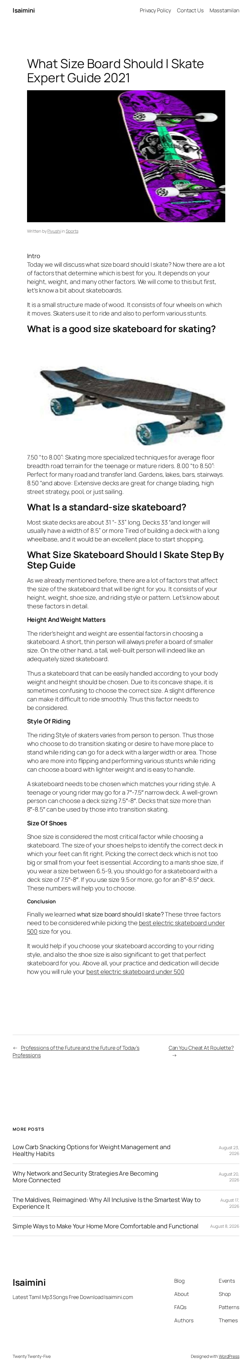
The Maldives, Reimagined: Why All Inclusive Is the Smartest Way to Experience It (106, 1203)
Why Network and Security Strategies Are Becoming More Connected (85, 1177)
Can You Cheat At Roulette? (201, 1047)
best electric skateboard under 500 (135, 971)
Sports (72, 231)
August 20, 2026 (229, 1177)
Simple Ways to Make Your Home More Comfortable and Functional (106, 1226)
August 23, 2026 (229, 1151)
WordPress (229, 1356)
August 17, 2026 (229, 1203)
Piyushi (54, 231)
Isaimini (24, 10)
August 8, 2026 (224, 1226)
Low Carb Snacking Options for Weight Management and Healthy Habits (92, 1150)
